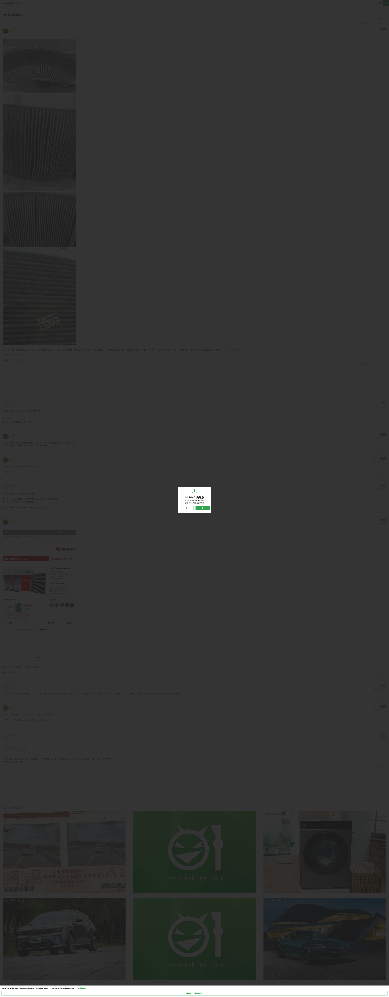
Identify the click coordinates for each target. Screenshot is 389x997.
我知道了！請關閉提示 (194, 993)
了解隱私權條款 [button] (81, 988)
